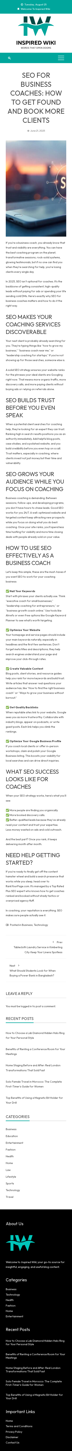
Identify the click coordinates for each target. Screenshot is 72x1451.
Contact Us (12, 1442)
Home (9, 1163)
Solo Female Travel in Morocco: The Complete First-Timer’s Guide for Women (34, 1383)
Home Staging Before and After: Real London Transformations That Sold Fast (33, 1369)
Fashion (11, 1149)
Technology (41, 925)
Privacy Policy (14, 1431)
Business (27, 925)
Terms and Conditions (19, 1426)
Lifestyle (11, 1176)
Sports (10, 1183)
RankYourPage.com (17, 886)
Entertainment (14, 1143)
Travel (9, 1197)
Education (12, 1136)
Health (10, 1156)
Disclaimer (12, 1437)
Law (8, 1170)
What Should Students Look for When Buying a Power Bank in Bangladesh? (33, 970)
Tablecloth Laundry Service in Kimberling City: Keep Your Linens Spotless (38, 947)
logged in (26, 1006)
